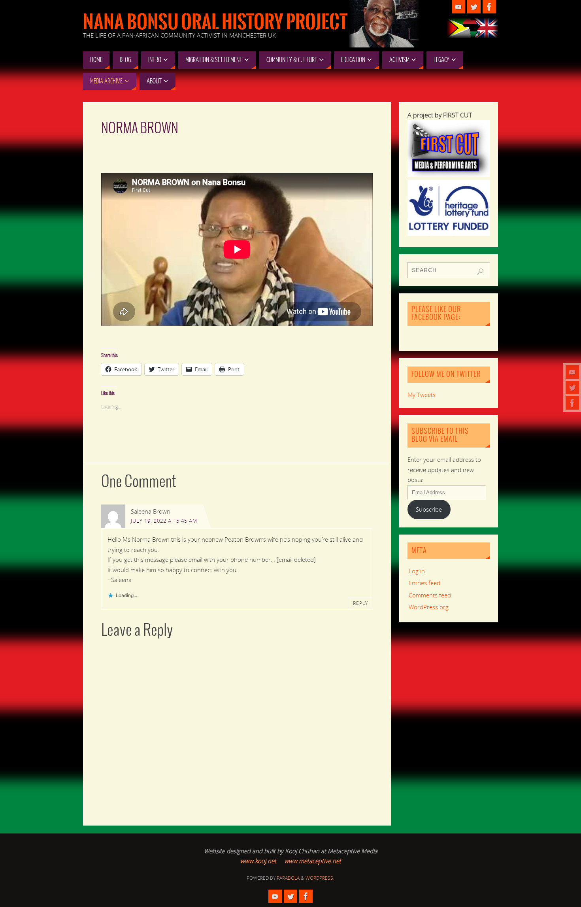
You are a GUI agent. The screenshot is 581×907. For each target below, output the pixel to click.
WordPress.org (429, 607)
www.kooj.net (258, 861)
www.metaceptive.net (312, 861)
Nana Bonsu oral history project (215, 22)
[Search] (480, 272)
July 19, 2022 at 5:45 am (164, 520)
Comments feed (430, 595)
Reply (360, 603)
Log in (417, 571)
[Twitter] (572, 387)
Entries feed (424, 583)
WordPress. (320, 878)
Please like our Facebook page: (436, 313)
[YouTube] (572, 372)
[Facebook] (572, 403)
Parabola (288, 878)
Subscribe (429, 509)
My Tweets (421, 395)
